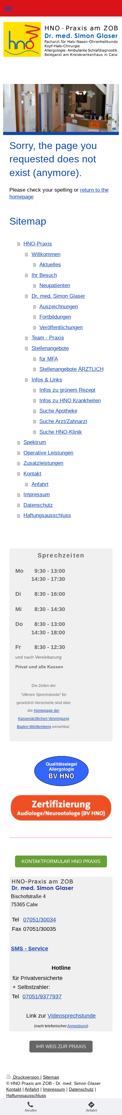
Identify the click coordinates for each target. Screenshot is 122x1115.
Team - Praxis (48, 338)
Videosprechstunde (72, 1016)
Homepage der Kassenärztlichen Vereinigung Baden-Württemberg (43, 718)
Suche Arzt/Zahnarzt (63, 421)
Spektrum (34, 442)
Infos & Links (47, 380)
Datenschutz (38, 505)
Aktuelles (50, 265)
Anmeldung (77, 1026)
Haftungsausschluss (47, 515)
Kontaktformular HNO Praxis (61, 861)
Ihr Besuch (44, 275)
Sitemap (51, 1077)
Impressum (36, 494)
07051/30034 (39, 920)
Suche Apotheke (58, 411)
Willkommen (46, 254)
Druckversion (26, 1077)
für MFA (48, 359)
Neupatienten (54, 285)
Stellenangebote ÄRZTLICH (71, 369)
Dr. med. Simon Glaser (58, 296)
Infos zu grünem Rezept (67, 390)
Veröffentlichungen (61, 327)
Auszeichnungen (58, 307)
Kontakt (32, 474)
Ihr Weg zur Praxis (61, 1046)
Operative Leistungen (48, 453)
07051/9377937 (42, 996)
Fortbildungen (55, 317)
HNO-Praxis (37, 244)
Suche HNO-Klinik (60, 432)
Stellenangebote (50, 348)
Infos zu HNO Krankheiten (70, 401)
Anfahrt (40, 484)
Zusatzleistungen (43, 463)
